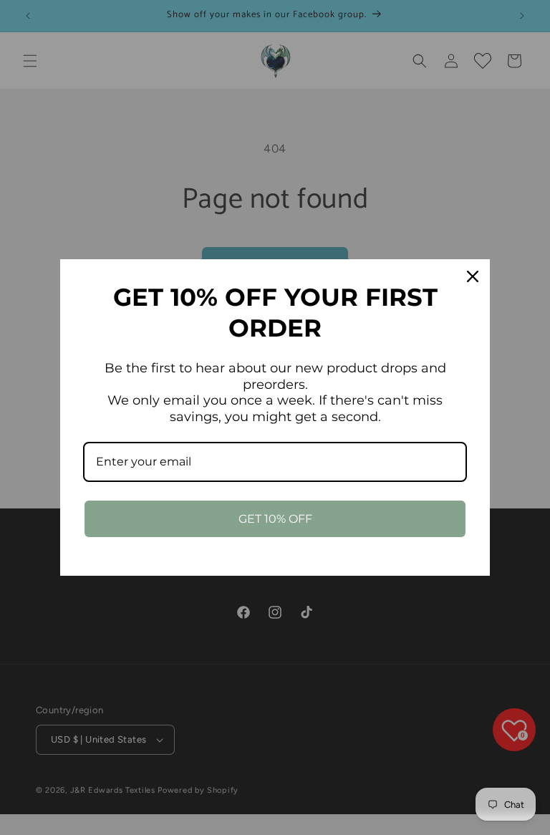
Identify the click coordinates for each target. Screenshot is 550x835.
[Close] (472, 276)
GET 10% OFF (275, 519)
